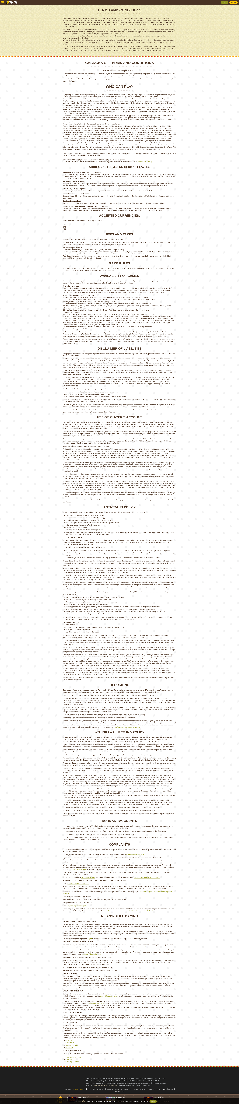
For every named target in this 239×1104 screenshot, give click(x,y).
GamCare (68, 1059)
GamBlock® (69, 1043)
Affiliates (117, 1091)
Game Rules (127, 1089)
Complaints (110, 1089)
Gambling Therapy (72, 1062)
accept (153, 1101)
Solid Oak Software (72, 1045)
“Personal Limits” (142, 947)
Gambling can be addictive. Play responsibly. (105, 1085)
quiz (90, 939)
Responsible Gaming (154, 1089)
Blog (123, 1091)
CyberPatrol (69, 1040)
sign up (233, 2)
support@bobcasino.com (135, 855)
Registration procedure (139, 1089)
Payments (68, 1089)
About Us (171, 1089)
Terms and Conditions (79, 1089)
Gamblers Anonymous (73, 1057)
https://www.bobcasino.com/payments (126, 727)
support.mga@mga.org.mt (76, 906)
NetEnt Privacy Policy (145, 162)
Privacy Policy (91, 1089)
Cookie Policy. (144, 1101)
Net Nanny (69, 1047)
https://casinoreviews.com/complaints (147, 877)
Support (164, 1089)
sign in (224, 2)
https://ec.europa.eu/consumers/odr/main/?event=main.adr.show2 (130, 911)
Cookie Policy (118, 1089)
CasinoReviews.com (79, 869)
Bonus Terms (101, 1089)
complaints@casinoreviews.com (78, 883)
